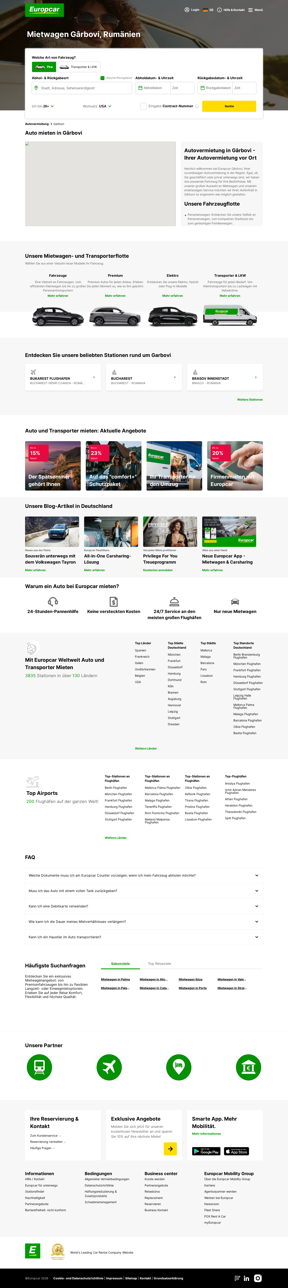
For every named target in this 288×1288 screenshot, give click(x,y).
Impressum (114, 1278)
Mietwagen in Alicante (154, 979)
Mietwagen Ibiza (190, 979)
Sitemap (131, 1278)
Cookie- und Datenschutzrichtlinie (78, 1278)
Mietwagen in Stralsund (232, 988)
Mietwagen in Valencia (232, 979)
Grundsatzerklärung (168, 1278)
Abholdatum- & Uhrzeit (154, 78)
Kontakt (145, 1278)
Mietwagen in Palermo (115, 988)
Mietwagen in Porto (193, 988)
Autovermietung (37, 124)
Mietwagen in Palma (115, 979)
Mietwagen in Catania (154, 988)
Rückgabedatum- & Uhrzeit (220, 78)
